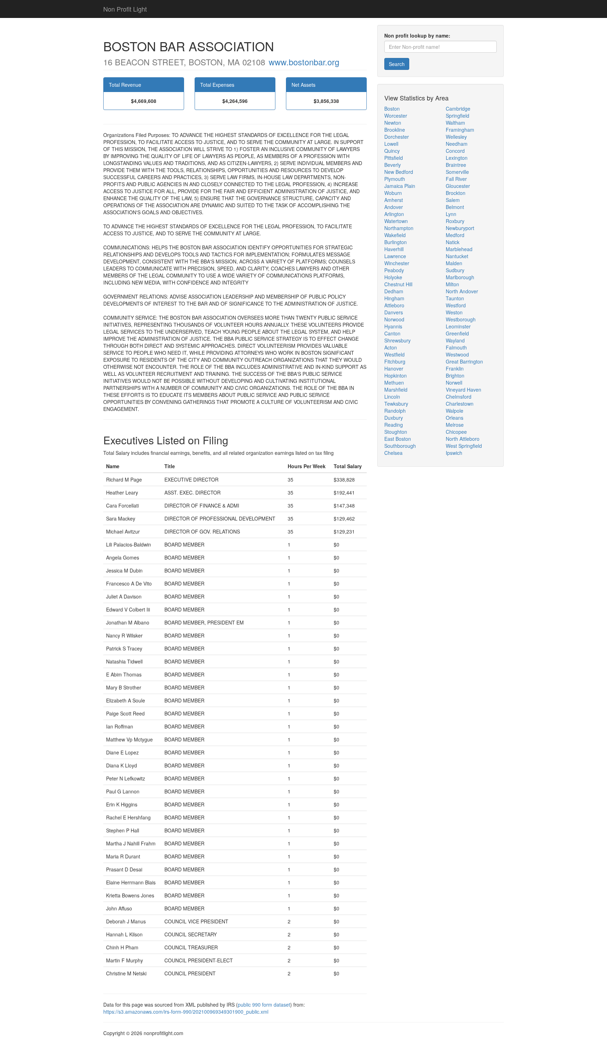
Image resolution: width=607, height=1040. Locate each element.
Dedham (393, 291)
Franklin (455, 368)
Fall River (456, 178)
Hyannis (393, 326)
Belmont (455, 206)
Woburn (393, 192)
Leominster (458, 326)
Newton (392, 122)
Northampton (398, 227)
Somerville (457, 171)
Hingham (394, 298)
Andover (393, 206)
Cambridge (458, 108)
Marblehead (459, 249)
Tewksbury (396, 403)
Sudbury (455, 270)
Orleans (454, 417)
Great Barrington (464, 361)
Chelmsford (458, 396)
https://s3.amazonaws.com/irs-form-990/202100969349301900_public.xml (185, 1011)
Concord (455, 150)
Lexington (457, 157)
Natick (452, 242)
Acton (390, 347)
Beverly (392, 164)
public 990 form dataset (264, 1004)
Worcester (395, 115)
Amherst (393, 199)
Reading (393, 424)
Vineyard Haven (463, 389)
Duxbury (393, 417)
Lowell (391, 143)
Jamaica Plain (399, 185)
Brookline (394, 129)
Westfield (394, 354)
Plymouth (394, 178)
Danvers (393, 312)
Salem (453, 199)
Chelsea (393, 452)
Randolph (395, 410)
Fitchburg (394, 361)
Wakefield (395, 234)
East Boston (397, 438)
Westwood (457, 354)
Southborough (400, 445)
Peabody (394, 270)
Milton (452, 284)
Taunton (455, 298)
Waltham (455, 122)
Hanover (393, 368)
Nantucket (457, 256)
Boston (392, 108)
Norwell (454, 382)
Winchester (396, 263)
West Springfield (464, 445)
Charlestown (460, 403)
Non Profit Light (125, 8)
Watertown (396, 220)
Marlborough (460, 277)
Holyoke (393, 277)
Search (397, 63)
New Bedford (398, 171)
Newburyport (460, 227)
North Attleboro (462, 438)
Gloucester (458, 185)
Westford (456, 305)
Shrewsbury (397, 340)
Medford (455, 234)
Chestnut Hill (398, 284)
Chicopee (456, 431)
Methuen (394, 382)
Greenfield (457, 333)
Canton (392, 333)
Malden (454, 263)
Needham (457, 143)
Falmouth (456, 347)
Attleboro (394, 305)
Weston (454, 312)
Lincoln (392, 396)
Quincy (392, 150)
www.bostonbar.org (304, 62)
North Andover (462, 291)
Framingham (460, 129)
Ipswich (454, 452)
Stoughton (395, 431)
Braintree (456, 164)
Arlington (394, 213)
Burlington (395, 242)
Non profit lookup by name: (417, 35)
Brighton (455, 375)
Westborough (461, 319)
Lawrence (395, 256)
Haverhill (394, 249)
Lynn (451, 213)
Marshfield (395, 389)
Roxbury (455, 220)
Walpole (454, 410)
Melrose (455, 424)
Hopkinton (395, 375)
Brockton (455, 192)
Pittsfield (393, 157)
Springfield (457, 115)
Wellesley (456, 136)
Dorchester (396, 136)
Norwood (394, 319)
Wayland (455, 340)
